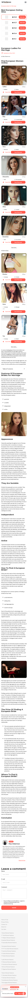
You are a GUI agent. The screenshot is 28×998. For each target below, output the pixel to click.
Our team (3, 929)
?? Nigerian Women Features (8, 969)
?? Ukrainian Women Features (8, 975)
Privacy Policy (5, 922)
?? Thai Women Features (7, 935)
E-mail (3, 879)
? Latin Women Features (7, 959)
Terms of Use (4, 919)
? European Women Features (8, 946)
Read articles (22, 860)
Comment (4, 887)
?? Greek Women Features (8, 953)
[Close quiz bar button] (2, 991)
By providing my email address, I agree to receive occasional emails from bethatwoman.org (14, 902)
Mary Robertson (6, 56)
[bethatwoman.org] (12, 2)
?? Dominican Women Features (9, 964)
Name (3, 871)
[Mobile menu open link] (25, 2)
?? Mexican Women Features (8, 962)
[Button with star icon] (3, 68)
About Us (3, 926)
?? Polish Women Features (8, 956)
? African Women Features (8, 966)
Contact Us (4, 924)
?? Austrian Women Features (8, 951)
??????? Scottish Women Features (9, 948)
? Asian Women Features (7, 933)
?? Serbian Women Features (8, 977)
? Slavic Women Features (7, 973)
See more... (14, 247)
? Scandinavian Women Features (9, 980)
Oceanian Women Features (8, 940)
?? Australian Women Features (9, 942)
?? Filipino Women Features (8, 937)
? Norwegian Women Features (9, 982)
